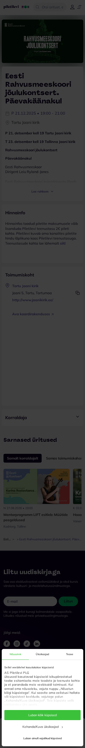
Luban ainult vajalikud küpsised (42, 738)
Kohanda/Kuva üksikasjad (40, 727)
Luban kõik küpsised (42, 715)
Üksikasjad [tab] (42, 654)
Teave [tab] (69, 654)
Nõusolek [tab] (15, 654)
